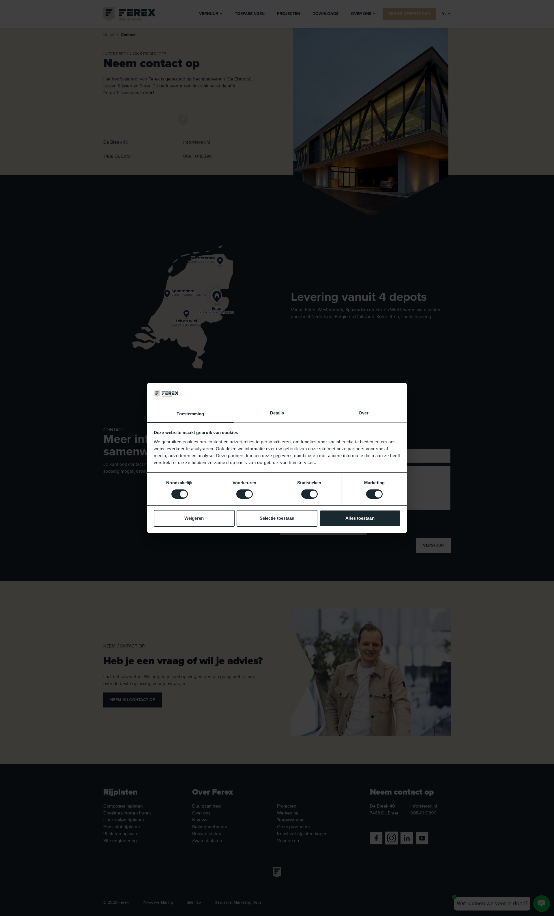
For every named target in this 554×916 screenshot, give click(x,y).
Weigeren (194, 518)
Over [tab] (363, 412)
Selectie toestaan (277, 518)
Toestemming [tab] (190, 413)
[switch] (244, 494)
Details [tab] (277, 412)
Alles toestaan (359, 518)
